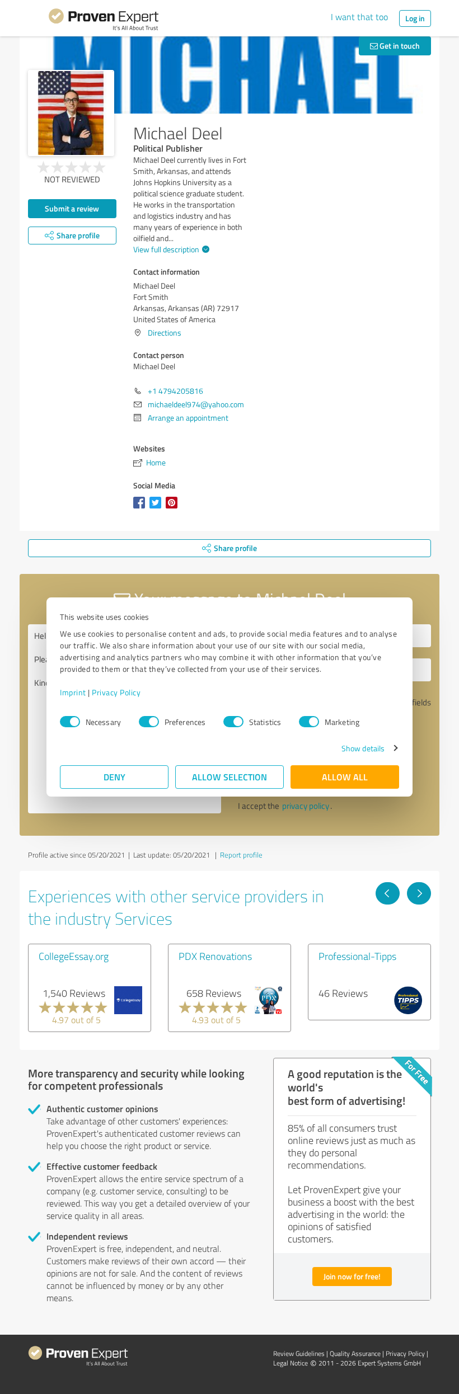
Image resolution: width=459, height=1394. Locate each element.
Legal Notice (290, 1363)
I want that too (359, 17)
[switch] (149, 721)
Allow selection (229, 776)
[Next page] (419, 893)
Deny (114, 776)
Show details (363, 748)
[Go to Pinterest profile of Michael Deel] (174, 508)
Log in (415, 18)
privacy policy (305, 806)
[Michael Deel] (71, 113)
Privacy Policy (116, 692)
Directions (164, 332)
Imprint (73, 692)
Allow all (345, 776)
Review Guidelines (299, 1353)
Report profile (241, 855)
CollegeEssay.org (74, 956)
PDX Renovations (215, 956)
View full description (166, 249)
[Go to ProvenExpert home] (103, 21)
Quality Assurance (355, 1353)
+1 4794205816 (175, 390)
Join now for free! (352, 1276)
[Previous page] (388, 893)
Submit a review (72, 208)
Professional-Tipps (357, 956)
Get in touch (399, 45)
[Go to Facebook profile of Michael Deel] (141, 508)
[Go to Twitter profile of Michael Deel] (157, 508)
